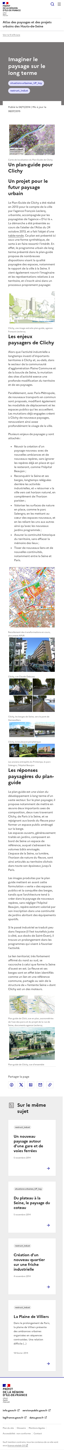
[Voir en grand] (32, 140)
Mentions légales (37, 1428)
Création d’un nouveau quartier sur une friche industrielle (29, 1262)
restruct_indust (19, 90)
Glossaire (21, 1428)
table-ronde (16, 235)
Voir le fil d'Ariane (11, 34)
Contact (38, 1433)
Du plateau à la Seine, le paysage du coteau (32, 1203)
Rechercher (52, 4)
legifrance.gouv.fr (13, 1418)
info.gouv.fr (9, 1410)
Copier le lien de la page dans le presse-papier (49, 1084)
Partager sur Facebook (11, 1084)
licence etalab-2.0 (16, 1445)
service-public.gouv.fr (35, 1410)
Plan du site (8, 1428)
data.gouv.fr (37, 1418)
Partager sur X (21, 1084)
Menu (59, 4)
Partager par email (40, 1084)
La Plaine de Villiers (31, 1316)
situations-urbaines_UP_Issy (26, 83)
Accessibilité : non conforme (17, 1433)
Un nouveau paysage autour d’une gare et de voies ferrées (28, 1144)
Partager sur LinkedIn (30, 1084)
